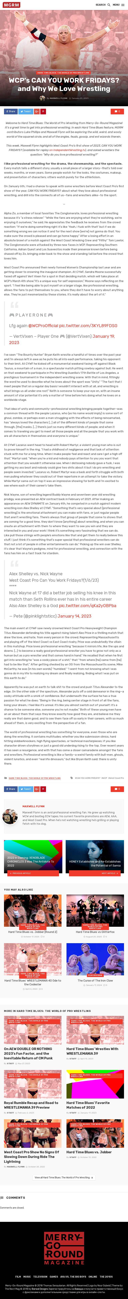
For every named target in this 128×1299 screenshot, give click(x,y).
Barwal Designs (40, 1289)
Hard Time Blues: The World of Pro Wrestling (63, 73)
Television (40, 1276)
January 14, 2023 (74, 616)
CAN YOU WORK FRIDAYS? (88, 778)
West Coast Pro (117, 778)
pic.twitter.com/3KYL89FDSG (88, 325)
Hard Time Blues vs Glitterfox (95, 932)
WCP (105, 778)
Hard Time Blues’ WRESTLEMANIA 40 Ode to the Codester (32, 982)
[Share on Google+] (37, 111)
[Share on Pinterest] (43, 111)
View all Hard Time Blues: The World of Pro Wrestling (62, 1177)
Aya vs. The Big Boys (73, 1276)
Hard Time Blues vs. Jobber (89, 1152)
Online (92, 1276)
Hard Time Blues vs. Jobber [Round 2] (32, 932)
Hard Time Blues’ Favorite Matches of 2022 (88, 1105)
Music (27, 1276)
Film (18, 1276)
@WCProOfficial (43, 325)
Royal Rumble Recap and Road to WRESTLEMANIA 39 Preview (31, 1105)
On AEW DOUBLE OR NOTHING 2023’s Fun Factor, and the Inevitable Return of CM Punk (28, 1053)
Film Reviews (95, 975)
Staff (10, 1063)
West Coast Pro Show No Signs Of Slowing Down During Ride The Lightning (31, 1156)
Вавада (79, 1289)
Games (54, 1276)
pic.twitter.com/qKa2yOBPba (87, 605)
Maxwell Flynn (58, 98)
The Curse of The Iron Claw (95, 980)
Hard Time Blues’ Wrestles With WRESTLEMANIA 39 (92, 1051)
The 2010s (106, 1276)
